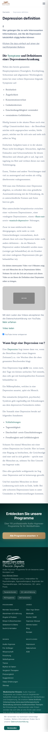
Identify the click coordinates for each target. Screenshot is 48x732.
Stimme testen (31, 625)
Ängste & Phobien (10, 617)
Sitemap (6, 685)
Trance (5, 663)
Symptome (14, 55)
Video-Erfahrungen (10, 682)
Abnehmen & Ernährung (12, 613)
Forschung (7, 655)
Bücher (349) (31, 617)
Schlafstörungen (13, 422)
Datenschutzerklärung (19, 722)
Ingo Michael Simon (10, 575)
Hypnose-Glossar (33, 621)
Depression (12, 349)
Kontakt (29, 632)
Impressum (30, 644)
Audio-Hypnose (9, 644)
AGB (28, 652)
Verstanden (12, 728)
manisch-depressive (19, 220)
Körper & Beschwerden (12, 621)
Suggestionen (8, 678)
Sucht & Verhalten (10, 628)
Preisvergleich (8, 674)
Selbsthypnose (8, 659)
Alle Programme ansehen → (24, 535)
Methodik (30, 613)
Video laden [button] (8, 328)
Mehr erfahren (9, 322)
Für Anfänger (8, 648)
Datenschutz (31, 648)
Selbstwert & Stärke (10, 625)
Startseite (6, 12)
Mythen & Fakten (9, 667)
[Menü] (44, 3)
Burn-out (40, 216)
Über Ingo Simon (32, 610)
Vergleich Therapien (11, 670)
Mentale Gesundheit (11, 610)
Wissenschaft (8, 652)
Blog (28, 628)
